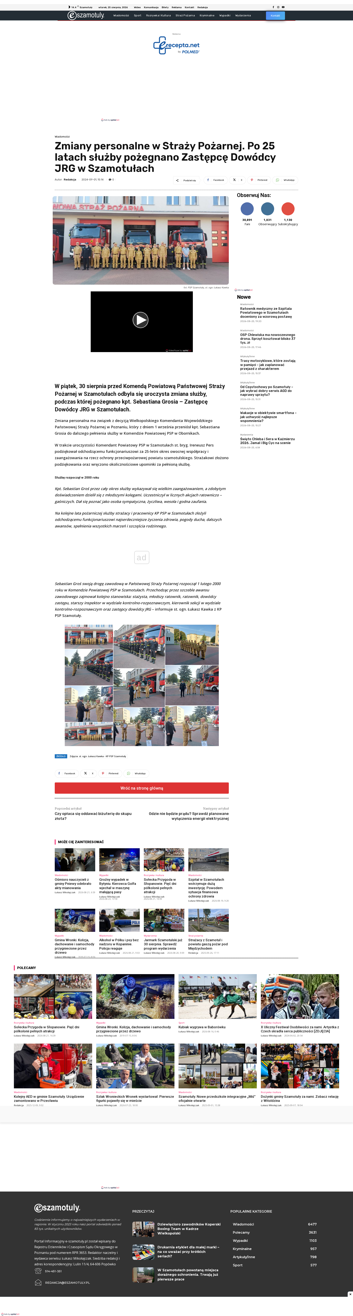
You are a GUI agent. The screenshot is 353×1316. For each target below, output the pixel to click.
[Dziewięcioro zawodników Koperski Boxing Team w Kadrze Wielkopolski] (143, 1229)
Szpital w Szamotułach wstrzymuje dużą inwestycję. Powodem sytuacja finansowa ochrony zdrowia (206, 887)
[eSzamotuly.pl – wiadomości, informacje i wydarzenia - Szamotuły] (85, 15)
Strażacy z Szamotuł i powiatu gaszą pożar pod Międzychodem (208, 944)
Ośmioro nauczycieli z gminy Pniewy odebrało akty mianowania (73, 883)
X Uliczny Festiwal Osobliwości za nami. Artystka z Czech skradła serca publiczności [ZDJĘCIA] (300, 1029)
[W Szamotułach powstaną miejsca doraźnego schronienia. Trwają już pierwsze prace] (143, 1275)
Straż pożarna (195, 935)
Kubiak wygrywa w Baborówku (202, 1027)
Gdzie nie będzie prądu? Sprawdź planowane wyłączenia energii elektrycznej (189, 816)
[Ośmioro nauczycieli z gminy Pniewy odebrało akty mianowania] (75, 859)
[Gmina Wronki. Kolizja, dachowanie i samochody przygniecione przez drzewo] (75, 920)
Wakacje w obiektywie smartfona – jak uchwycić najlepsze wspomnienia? (268, 417)
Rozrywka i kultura (154, 875)
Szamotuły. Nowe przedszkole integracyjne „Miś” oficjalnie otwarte (217, 1098)
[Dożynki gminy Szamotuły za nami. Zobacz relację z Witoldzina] (300, 1066)
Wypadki (103, 875)
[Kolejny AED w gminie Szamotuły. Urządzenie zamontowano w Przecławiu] (53, 1066)
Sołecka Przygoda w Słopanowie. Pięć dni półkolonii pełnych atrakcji (160, 885)
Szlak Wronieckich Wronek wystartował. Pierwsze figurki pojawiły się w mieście (135, 1098)
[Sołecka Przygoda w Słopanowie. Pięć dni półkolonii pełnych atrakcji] (164, 859)
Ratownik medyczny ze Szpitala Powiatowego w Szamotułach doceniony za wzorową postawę (266, 312)
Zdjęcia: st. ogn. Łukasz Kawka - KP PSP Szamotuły (98, 756)
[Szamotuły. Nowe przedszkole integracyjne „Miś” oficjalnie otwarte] (218, 1066)
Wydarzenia (150, 935)
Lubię (247, 203)
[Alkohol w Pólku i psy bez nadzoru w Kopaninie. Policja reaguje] (119, 920)
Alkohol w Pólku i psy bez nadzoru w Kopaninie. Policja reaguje (119, 944)
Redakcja (70, 179)
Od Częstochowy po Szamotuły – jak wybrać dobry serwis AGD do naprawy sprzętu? (266, 391)
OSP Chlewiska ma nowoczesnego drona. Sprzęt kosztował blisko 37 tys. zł (267, 339)
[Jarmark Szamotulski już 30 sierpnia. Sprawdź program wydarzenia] (164, 920)
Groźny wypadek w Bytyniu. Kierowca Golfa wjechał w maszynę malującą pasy (117, 885)
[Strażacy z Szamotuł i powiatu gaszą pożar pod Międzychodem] (208, 920)
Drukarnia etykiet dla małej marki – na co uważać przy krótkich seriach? (188, 1251)
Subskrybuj (288, 203)
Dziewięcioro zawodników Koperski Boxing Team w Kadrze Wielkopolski (189, 1228)
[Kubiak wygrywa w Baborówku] (218, 996)
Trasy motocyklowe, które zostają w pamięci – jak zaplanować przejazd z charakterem (267, 364)
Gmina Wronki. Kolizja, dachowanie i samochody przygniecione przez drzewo (74, 946)
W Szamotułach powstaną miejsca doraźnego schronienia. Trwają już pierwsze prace (188, 1274)
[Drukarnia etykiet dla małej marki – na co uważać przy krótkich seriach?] (143, 1252)
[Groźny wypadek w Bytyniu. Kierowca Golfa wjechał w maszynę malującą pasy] (119, 859)
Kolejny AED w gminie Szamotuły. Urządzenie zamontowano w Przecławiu (49, 1098)
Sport (181, 1023)
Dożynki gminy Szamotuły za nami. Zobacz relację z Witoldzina (299, 1098)
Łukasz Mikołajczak (65, 892)
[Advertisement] (176, 87)
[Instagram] (278, 7)
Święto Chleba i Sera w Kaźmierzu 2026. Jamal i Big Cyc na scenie (267, 441)
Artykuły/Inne (247, 356)
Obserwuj (267, 203)
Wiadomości (62, 136)
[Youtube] (283, 7)
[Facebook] (273, 7)
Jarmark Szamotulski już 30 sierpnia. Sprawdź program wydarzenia (163, 944)
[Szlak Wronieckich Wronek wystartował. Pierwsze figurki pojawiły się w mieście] (135, 1066)
